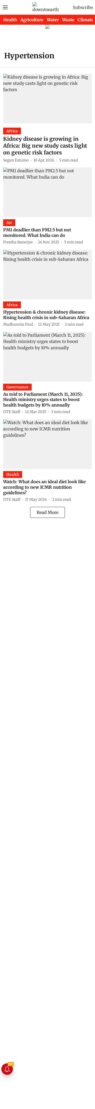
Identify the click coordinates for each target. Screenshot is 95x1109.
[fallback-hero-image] (47, 98)
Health (10, 19)
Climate (86, 19)
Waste (68, 19)
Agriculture (32, 19)
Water (53, 19)
